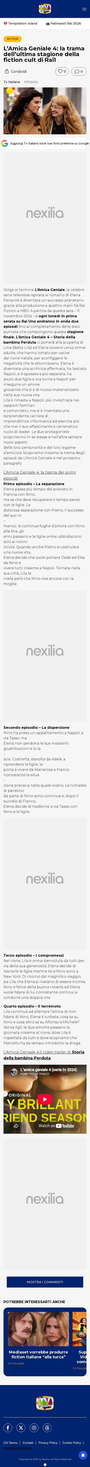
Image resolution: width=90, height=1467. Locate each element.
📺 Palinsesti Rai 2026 (63, 23)
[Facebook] (5, 1425)
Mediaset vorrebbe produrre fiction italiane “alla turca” (38, 1354)
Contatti (28, 1442)
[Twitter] (18, 1425)
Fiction (12, 39)
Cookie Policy (71, 1442)
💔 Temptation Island (20, 23)
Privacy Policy (47, 1442)
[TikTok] (44, 1425)
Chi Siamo (10, 1442)
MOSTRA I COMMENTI (45, 1282)
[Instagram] (31, 1425)
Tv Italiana (11, 82)
